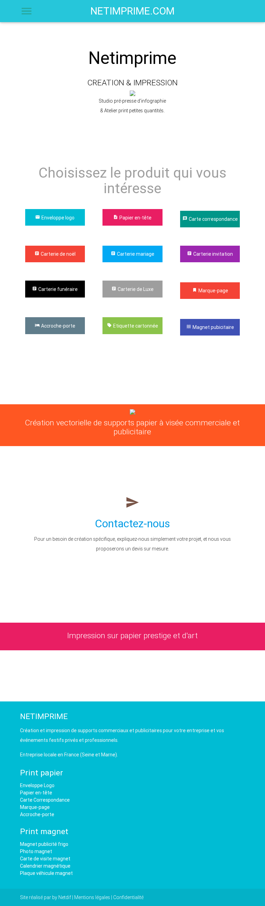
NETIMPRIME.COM (132, 11)
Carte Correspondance (45, 800)
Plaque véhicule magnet (46, 873)
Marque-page (35, 807)
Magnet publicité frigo (44, 844)
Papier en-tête (36, 793)
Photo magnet (36, 851)
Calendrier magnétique (45, 866)
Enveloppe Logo (37, 785)
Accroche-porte (37, 814)
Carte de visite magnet (45, 859)
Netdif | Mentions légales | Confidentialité (101, 897)
